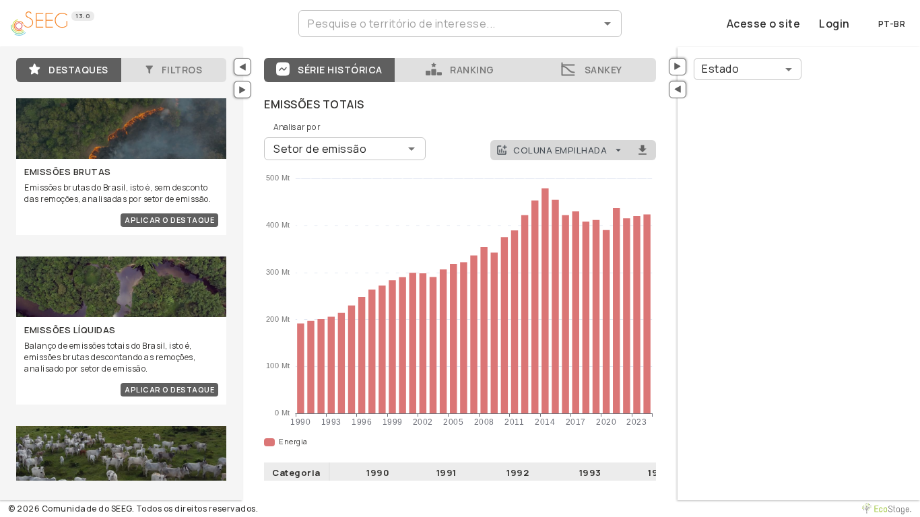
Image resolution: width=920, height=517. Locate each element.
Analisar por (297, 127)
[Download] (642, 150)
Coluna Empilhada (560, 150)
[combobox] (448, 23)
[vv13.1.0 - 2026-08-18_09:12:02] (889, 508)
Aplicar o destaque (169, 220)
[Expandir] (242, 89)
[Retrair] (242, 66)
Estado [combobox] (720, 68)
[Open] (607, 23)
